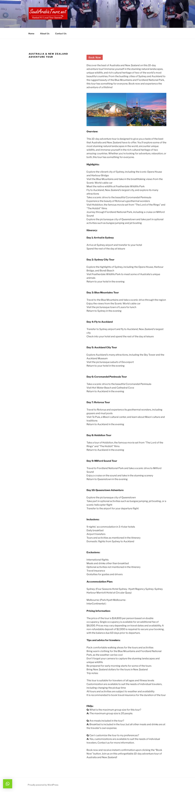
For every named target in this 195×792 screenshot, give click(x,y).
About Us (44, 33)
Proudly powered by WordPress (43, 784)
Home (31, 33)
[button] (7, 783)
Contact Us (60, 33)
